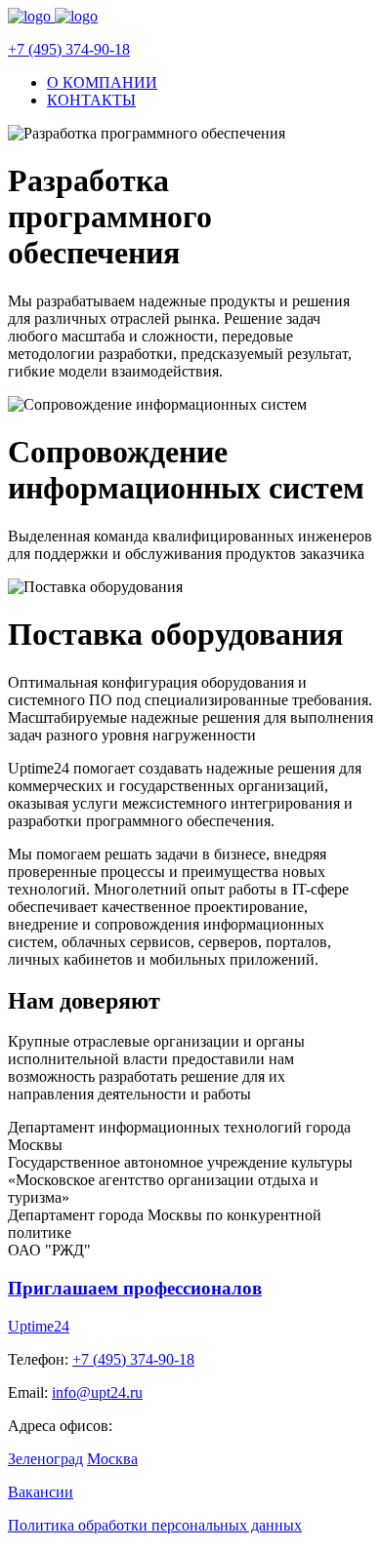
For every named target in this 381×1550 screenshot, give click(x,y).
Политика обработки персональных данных (155, 1525)
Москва (112, 1459)
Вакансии (40, 1492)
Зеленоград (45, 1459)
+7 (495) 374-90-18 (69, 49)
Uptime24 (38, 1326)
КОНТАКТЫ (91, 100)
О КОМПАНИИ (102, 82)
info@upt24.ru (97, 1392)
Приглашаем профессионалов (135, 1288)
